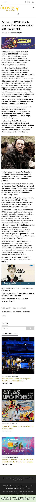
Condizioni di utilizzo (17, 478)
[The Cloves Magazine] (9, 8)
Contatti (3, 2)
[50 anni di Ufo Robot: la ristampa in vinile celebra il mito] (18, 405)
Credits (21, 480)
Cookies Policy (29, 478)
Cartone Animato (19, 308)
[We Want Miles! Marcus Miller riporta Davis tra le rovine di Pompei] (18, 355)
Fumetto (26, 312)
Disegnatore (6, 312)
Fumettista (17, 312)
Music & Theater (13, 376)
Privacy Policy (7, 478)
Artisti (8, 308)
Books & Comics (13, 457)
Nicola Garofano (7, 383)
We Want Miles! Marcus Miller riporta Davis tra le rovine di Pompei (16, 380)
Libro (4, 316)
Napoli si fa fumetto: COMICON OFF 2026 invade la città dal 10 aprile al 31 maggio (17, 461)
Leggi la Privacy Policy (22, 499)
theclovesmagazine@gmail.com (20, 494)
